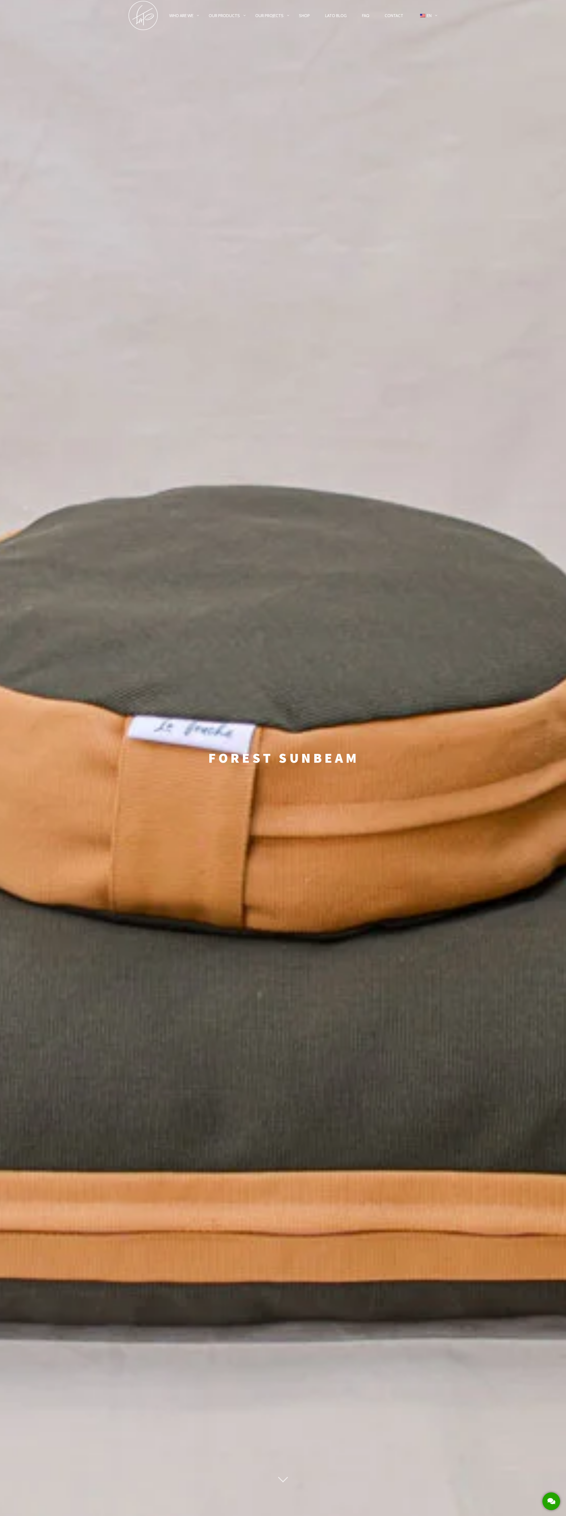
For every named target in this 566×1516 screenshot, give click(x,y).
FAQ (365, 15)
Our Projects (269, 15)
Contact (394, 15)
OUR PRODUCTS (224, 15)
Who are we (181, 15)
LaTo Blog (336, 15)
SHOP (304, 15)
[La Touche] (143, 15)
